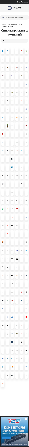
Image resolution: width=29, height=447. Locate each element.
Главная (3, 24)
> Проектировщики (11, 24)
